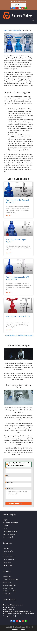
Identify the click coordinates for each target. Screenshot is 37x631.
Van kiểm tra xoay (8, 588)
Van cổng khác (10, 335)
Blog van (5, 525)
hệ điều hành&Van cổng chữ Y (24, 335)
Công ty (5, 520)
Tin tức (5, 528)
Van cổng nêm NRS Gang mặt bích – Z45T (18, 201)
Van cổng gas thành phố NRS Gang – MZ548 (17, 278)
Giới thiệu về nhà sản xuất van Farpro (18, 386)
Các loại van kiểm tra (9, 557)
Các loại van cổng (16, 30)
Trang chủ (7, 30)
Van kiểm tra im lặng (9, 591)
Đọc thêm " (9, 215)
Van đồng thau (7, 594)
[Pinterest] (17, 8)
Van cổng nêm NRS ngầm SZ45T (16, 240)
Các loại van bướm (8, 560)
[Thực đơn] (33, 20)
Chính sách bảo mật (9, 534)
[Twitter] (14, 8)
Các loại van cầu (7, 554)
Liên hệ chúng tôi (8, 537)
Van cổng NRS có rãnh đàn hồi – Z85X (18, 317)
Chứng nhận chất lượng (10, 531)
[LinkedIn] (20, 8)
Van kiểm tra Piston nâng (10, 579)
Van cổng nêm (7, 576)
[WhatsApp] (25, 8)
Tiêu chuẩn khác (7, 565)
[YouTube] (23, 8)
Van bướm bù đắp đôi (9, 585)
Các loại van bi (7, 562)
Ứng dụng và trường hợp (10, 522)
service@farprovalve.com (19, 1)
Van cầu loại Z (7, 582)
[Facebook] (11, 8)
